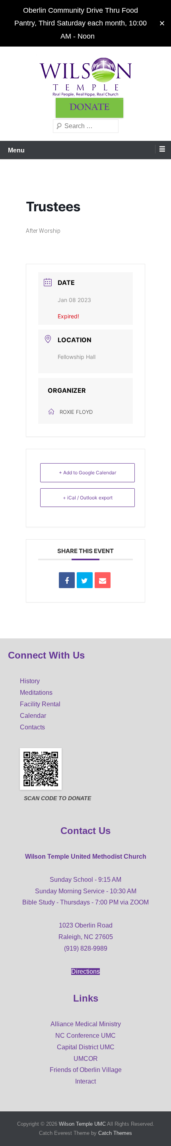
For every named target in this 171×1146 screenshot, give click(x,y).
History (30, 681)
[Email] (103, 580)
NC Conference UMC (85, 1035)
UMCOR (86, 1058)
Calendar (33, 715)
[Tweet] (85, 580)
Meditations (36, 692)
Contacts (32, 727)
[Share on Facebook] (67, 580)
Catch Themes (115, 1133)
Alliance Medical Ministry (86, 1024)
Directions (85, 971)
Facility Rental (40, 704)
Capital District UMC (86, 1047)
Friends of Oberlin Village (86, 1069)
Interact (85, 1081)
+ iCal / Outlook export (88, 498)
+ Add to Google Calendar (87, 473)
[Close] (162, 23)
